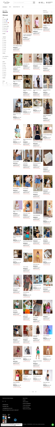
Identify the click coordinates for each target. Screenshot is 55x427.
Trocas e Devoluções (26, 405)
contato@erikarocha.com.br (7, 408)
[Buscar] (34, 2)
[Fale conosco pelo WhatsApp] (53, 425)
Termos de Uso (25, 401)
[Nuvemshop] (18, 423)
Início (10, 6)
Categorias (5, 6)
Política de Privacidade (27, 408)
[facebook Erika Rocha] (5, 401)
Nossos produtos (16, 6)
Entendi (14, 425)
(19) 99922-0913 (5, 406)
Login (42, 2)
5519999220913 (5, 404)
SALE (23, 6)
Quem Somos (25, 398)
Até (6, 82)
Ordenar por (45, 10)
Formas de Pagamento (27, 403)
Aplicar (11, 85)
